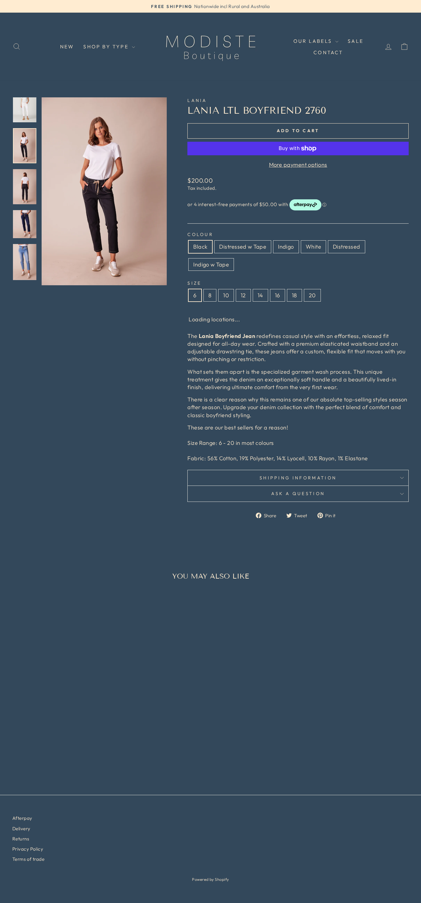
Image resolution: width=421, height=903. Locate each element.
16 (277, 295)
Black (200, 246)
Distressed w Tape (242, 246)
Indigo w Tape (211, 264)
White (313, 246)
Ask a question (298, 493)
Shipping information (298, 478)
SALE (355, 41)
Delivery (21, 829)
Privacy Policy (27, 849)
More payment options (298, 164)
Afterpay (22, 818)
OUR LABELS (313, 41)
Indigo (286, 246)
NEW (67, 46)
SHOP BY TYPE (106, 46)
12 (243, 295)
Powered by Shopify (210, 879)
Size (194, 283)
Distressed (346, 246)
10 (226, 295)
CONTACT (328, 52)
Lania (197, 100)
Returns (20, 839)
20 (312, 295)
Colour (200, 234)
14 (260, 295)
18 (294, 295)
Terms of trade (28, 859)
